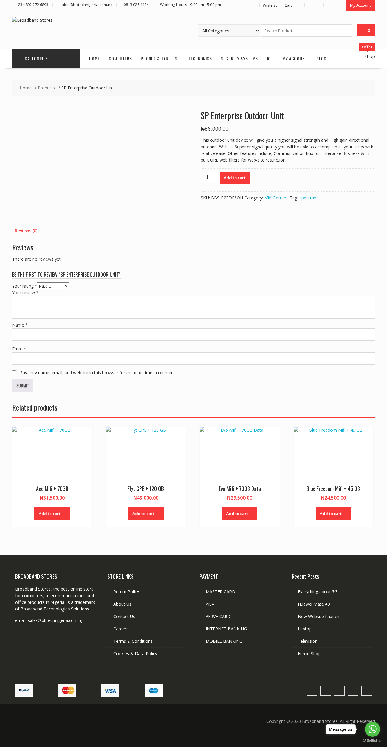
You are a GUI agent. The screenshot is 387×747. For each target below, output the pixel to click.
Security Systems (239, 58)
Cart (288, 5)
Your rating (24, 286)
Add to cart (235, 177)
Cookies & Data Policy (135, 653)
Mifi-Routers (276, 198)
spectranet (309, 198)
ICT (270, 58)
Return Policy (126, 591)
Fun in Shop (309, 653)
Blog (321, 58)
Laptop (305, 629)
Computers (120, 58)
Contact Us (124, 616)
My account (294, 58)
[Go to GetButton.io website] (372, 741)
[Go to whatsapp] (372, 729)
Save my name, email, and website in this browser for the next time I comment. (98, 372)
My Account (360, 5)
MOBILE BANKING (224, 641)
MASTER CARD (220, 591)
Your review (25, 292)
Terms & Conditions (133, 641)
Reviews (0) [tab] (26, 230)
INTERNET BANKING (226, 629)
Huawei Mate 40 (314, 604)
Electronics (199, 58)
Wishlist (270, 5)
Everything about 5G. (318, 591)
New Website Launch (318, 616)
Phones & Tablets (159, 58)
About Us (122, 604)
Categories (36, 58)
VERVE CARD (218, 616)
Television (307, 641)
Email (19, 349)
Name (20, 325)
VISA (210, 604)
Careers (120, 629)
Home (94, 58)
